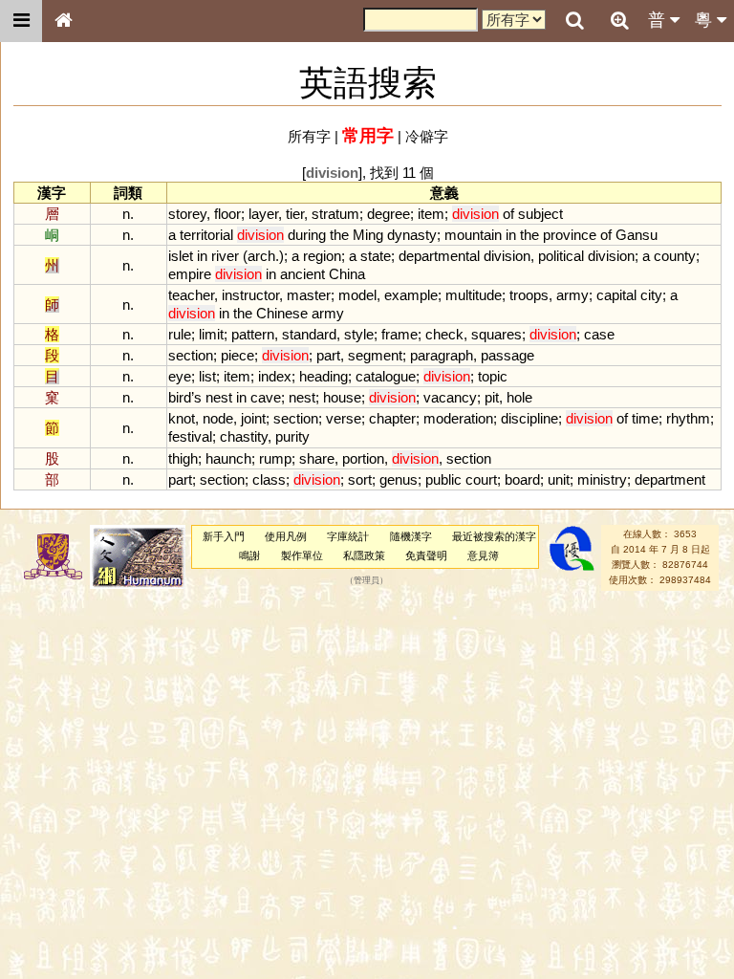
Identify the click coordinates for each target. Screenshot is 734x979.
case (599, 334)
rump (275, 458)
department (670, 479)
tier (295, 214)
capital (616, 295)
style (359, 334)
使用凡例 (286, 536)
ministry (602, 479)
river (225, 256)
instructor (250, 295)
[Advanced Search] (619, 20)
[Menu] (21, 21)
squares (496, 334)
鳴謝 (249, 555)
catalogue (386, 376)
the (339, 235)
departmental (439, 256)
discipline (529, 418)
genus (398, 479)
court (481, 479)
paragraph (441, 355)
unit (559, 479)
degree (388, 214)
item (431, 214)
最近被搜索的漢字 (494, 536)
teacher (191, 295)
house (342, 397)
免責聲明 (426, 555)
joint (253, 418)
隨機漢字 (411, 536)
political (561, 256)
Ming (368, 235)
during (307, 235)
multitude (473, 295)
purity (292, 436)
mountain (473, 235)
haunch (228, 458)
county (675, 256)
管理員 (366, 580)
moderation (458, 418)
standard (309, 334)
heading (323, 376)
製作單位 (302, 555)
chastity (244, 436)
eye (179, 376)
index (274, 376)
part (328, 355)
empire (189, 274)
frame (399, 334)
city (651, 295)
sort (360, 479)
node (218, 418)
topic (492, 376)
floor (227, 214)
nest (218, 397)
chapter (392, 418)
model (357, 295)
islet (180, 256)
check (444, 334)
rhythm (688, 418)
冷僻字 (426, 136)
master (309, 295)
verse (343, 418)
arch (261, 256)
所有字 (309, 136)
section (190, 355)
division (507, 256)
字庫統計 (348, 536)
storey (187, 214)
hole (519, 397)
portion (363, 458)
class (269, 479)
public (443, 479)
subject (540, 214)
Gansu (636, 235)
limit (211, 334)
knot (181, 418)
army (572, 295)
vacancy (450, 397)
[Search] (574, 21)
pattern (252, 334)
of (508, 214)
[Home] (63, 21)
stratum (335, 214)
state (375, 256)
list (207, 376)
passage (507, 355)
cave (265, 397)
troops (529, 295)
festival (190, 436)
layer (263, 214)
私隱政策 (364, 555)
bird (179, 397)
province (569, 235)
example (411, 295)
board (522, 479)
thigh (183, 458)
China (347, 274)
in (511, 235)
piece (237, 355)
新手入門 (224, 536)
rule (179, 334)
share (317, 458)
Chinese (282, 313)
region (322, 256)
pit (492, 397)
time (645, 418)
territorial (206, 235)
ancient (302, 274)
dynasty (412, 235)
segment (375, 355)
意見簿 (483, 555)
